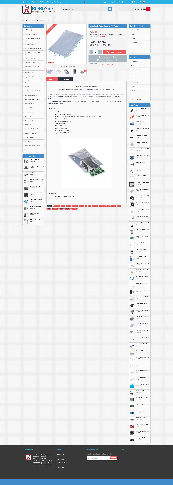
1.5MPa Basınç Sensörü (142, 169)
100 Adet (75, 206)
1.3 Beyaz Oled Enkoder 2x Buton (143, 438)
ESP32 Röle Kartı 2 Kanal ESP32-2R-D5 (143, 122)
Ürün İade (133, 78)
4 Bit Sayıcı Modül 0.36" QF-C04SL (143, 404)
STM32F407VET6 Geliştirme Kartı (37, 166)
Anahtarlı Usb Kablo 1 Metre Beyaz (143, 364)
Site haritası (134, 95)
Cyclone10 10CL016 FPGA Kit (37, 193)
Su (86, 206)
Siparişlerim (134, 42)
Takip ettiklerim (135, 47)
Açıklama (52, 79)
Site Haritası (60, 467)
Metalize (113, 206)
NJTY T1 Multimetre (35, 159)
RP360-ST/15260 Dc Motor (143, 270)
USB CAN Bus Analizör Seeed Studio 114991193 (37, 199)
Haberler (133, 86)
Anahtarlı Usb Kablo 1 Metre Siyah (143, 135)
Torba (119, 206)
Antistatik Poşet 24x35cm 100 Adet (143, 189)
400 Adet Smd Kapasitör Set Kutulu (143, 350)
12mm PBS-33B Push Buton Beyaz (143, 128)
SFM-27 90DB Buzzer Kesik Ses (143, 357)
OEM (96, 32)
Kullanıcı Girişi (135, 30)
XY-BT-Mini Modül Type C (143, 424)
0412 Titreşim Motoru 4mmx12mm (143, 263)
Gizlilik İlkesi (134, 82)
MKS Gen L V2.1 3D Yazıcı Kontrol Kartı (37, 186)
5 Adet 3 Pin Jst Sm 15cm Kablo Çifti (143, 175)
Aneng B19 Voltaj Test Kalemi (143, 149)
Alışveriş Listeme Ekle (108, 57)
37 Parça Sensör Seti (35, 220)
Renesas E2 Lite (140, 417)
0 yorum (101, 64)
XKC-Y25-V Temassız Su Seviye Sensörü (143, 249)
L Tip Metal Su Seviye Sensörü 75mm (143, 337)
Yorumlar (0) (65, 79)
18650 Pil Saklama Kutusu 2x (143, 344)
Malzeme (67, 208)
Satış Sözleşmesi (136, 99)
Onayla (113, 458)
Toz (90, 206)
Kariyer (133, 90)
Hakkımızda (134, 61)
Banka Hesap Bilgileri (137, 69)
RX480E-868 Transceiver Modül (143, 391)
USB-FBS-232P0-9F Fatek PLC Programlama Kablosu (143, 276)
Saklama (74, 208)
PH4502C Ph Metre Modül (143, 330)
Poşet (63, 206)
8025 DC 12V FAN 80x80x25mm (143, 202)
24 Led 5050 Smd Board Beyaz (143, 243)
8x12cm (68, 206)
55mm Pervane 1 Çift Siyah (143, 108)
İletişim (133, 65)
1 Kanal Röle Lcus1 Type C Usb (143, 411)
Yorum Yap (109, 64)
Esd (108, 206)
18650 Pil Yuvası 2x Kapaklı (143, 431)
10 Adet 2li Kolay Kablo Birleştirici (143, 216)
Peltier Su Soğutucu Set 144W (143, 196)
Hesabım (133, 34)
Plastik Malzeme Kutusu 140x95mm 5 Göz (143, 370)
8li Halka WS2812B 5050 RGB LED (37, 179)
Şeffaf (81, 206)
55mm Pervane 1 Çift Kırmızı (143, 115)
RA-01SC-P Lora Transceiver (143, 397)
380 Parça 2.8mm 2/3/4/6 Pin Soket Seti (143, 182)
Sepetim (133, 38)
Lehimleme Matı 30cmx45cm (143, 384)
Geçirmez (95, 206)
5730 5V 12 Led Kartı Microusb (143, 209)
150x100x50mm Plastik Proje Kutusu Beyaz (143, 296)
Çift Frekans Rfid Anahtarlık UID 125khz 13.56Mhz (143, 256)
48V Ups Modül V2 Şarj (142, 236)
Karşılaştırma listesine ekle (108, 60)
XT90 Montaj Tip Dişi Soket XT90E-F (143, 303)
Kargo (132, 74)
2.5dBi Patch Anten (35, 213)
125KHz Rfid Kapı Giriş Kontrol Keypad (143, 290)
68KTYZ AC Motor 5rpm (142, 229)
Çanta (48, 208)
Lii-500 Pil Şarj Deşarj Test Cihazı (143, 310)
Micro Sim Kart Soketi (141, 142)
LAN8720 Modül (34, 173)
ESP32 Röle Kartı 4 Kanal (143, 155)
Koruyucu (102, 206)
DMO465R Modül (140, 162)
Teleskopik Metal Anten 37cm (143, 283)
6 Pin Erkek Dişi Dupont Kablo (143, 223)
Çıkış (132, 51)
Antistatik (56, 206)
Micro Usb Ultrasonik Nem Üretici (37, 206)
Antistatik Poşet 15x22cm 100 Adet (143, 323)
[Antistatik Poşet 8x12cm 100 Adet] (66, 44)
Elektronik (55, 208)
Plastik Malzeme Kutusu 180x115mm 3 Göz (143, 377)
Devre (61, 208)
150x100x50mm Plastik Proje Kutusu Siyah (143, 317)
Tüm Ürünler (28, 150)
